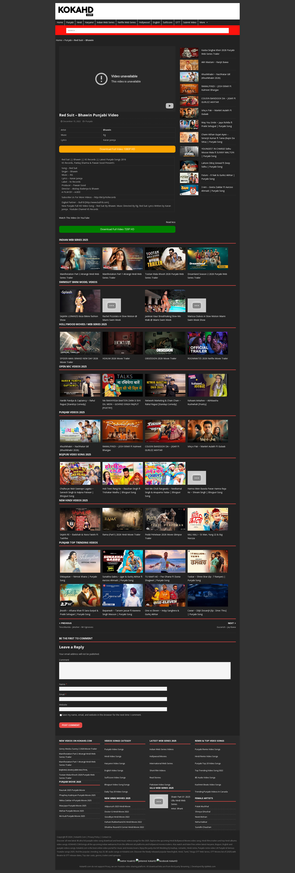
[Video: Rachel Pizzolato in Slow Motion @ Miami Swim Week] (111, 310)
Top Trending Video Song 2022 (209, 770)
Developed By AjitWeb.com (204, 866)
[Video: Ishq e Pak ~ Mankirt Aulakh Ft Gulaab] (208, 440)
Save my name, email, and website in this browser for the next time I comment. (101, 714)
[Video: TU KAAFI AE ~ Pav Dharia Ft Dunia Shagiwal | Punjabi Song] (165, 570)
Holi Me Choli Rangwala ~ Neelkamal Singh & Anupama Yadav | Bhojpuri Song (163, 492)
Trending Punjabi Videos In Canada (211, 791)
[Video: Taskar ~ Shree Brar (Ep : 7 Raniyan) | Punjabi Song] (208, 570)
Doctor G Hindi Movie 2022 (117, 811)
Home (60, 22)
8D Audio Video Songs (205, 777)
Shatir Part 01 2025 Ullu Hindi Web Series (180, 800)
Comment (64, 659)
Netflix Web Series (127, 22)
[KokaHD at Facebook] (167, 860)
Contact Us (106, 837)
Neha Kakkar (201, 821)
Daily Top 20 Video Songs (116, 791)
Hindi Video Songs (112, 756)
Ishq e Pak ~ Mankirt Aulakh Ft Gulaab (206, 446)
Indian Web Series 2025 (73, 240)
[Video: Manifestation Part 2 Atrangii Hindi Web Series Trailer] (80, 268)
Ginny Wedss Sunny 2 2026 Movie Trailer (78, 748)
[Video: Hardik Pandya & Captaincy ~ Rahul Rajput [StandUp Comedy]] (80, 394)
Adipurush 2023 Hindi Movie (117, 806)
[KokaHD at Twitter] (126, 860)
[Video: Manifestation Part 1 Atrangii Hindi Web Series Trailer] (122, 268)
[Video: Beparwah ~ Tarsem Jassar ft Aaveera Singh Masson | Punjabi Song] (122, 604)
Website (63, 704)
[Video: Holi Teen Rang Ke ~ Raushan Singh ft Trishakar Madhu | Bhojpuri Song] (122, 482)
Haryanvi (89, 22)
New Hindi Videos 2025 (73, 500)
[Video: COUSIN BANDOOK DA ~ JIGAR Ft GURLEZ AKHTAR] (165, 440)
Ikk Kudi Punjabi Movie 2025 (72, 816)
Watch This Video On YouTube (74, 217)
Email (62, 694)
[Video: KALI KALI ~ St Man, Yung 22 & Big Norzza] (208, 528)
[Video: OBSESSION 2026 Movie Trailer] (165, 352)
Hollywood (144, 22)
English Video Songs (113, 770)
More (202, 22)
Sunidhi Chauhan (203, 827)
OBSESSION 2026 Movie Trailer (160, 358)
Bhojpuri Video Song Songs (117, 784)
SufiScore (167, 22)
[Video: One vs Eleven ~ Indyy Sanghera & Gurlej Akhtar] (165, 604)
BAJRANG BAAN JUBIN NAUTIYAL (73, 769)
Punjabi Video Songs (114, 749)
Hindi (79, 22)
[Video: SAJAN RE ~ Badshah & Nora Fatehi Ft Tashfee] (80, 528)
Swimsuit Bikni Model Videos (78, 282)
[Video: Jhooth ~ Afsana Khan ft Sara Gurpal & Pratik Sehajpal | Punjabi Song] (80, 604)
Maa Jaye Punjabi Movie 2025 (72, 805)
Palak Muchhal (202, 806)
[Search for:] (147, 30)
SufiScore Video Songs (115, 777)
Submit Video (189, 22)
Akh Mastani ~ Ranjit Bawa (214, 62)
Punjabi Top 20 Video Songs (208, 763)
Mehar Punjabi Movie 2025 (71, 810)
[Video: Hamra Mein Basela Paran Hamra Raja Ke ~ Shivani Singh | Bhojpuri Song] (197, 482)
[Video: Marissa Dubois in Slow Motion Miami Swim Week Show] (197, 310)
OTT (178, 22)
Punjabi (70, 22)
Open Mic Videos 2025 (73, 366)
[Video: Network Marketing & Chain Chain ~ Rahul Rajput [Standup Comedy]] (165, 394)
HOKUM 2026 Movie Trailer (116, 358)
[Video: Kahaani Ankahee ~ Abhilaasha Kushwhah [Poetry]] (208, 394)
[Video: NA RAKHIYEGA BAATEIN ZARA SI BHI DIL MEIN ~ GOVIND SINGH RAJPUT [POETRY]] (122, 394)
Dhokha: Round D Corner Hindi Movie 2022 (124, 827)
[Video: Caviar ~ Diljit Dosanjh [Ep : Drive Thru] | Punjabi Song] (208, 604)
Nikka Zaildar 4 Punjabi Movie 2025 (75, 800)
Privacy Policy (94, 837)
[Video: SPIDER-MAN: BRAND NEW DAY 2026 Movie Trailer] (80, 352)
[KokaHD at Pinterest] (146, 860)
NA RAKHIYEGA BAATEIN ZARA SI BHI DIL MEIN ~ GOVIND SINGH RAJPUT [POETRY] (121, 404)
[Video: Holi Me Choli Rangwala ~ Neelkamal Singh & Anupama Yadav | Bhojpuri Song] (165, 482)
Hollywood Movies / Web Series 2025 (83, 324)
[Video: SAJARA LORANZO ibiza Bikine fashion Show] (80, 310)
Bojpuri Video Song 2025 (75, 454)
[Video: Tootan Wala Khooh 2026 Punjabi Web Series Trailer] (165, 268)
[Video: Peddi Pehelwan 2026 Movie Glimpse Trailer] (165, 528)
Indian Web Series (105, 22)
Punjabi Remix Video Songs (207, 749)
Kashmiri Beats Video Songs (208, 784)
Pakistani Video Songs (160, 784)
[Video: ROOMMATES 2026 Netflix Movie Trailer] (208, 352)
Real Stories (155, 777)
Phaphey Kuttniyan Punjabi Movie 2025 (77, 795)
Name (62, 684)
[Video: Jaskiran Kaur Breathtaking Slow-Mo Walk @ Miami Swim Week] (165, 310)
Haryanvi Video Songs (114, 763)
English (156, 22)
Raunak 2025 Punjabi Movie (72, 790)
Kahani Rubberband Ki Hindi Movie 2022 (123, 821)
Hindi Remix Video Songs (206, 756)
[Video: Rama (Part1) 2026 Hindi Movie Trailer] (122, 528)
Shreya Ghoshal (202, 811)
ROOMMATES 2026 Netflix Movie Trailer (208, 358)
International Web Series (161, 763)
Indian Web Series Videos (162, 749)
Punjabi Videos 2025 (72, 412)
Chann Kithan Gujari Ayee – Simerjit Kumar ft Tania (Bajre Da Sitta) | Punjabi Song (218, 138)
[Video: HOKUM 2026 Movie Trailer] (122, 352)
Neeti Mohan (201, 816)
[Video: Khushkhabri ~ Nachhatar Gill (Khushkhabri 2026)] (80, 440)
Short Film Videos (158, 770)
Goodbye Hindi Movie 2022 (117, 816)
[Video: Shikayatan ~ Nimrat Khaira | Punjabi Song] (80, 570)
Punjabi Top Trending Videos (78, 542)
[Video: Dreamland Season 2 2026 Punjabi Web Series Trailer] (208, 268)
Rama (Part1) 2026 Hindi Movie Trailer (121, 534)
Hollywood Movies (158, 756)
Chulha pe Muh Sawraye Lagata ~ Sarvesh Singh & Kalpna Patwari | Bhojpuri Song (76, 492)
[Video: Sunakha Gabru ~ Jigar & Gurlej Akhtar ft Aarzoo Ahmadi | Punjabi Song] (122, 570)
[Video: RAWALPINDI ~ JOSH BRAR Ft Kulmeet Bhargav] (122, 440)
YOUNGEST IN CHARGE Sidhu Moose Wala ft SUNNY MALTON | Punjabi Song (217, 152)
